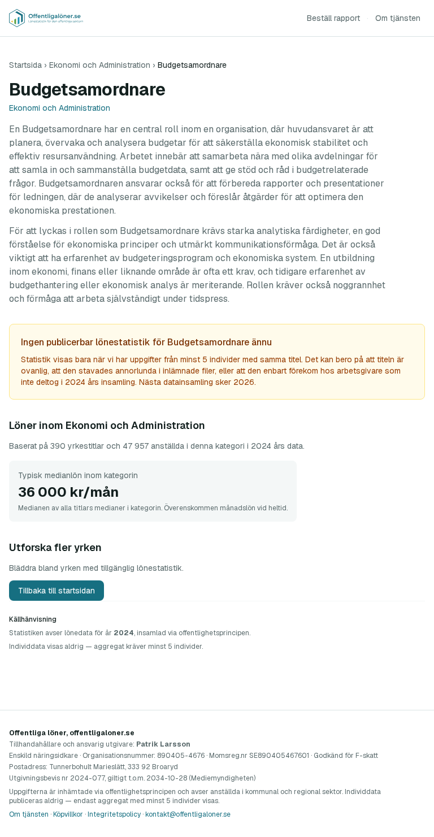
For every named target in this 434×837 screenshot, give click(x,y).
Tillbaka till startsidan (56, 591)
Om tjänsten (397, 18)
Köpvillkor (68, 814)
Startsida (25, 65)
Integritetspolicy (114, 814)
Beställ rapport (333, 18)
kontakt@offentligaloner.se (188, 814)
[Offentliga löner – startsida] (46, 18)
